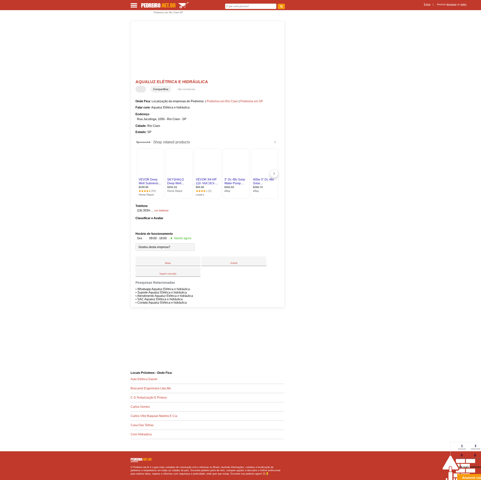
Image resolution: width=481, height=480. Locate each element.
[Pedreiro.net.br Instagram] (135, 476)
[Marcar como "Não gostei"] (143, 89)
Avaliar (233, 263)
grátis (464, 4)
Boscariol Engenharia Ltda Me (151, 388)
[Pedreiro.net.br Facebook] (131, 476)
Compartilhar (161, 89)
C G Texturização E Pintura (149, 397)
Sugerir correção (167, 273)
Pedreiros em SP (251, 101)
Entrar (427, 4)
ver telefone (161, 210)
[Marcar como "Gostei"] (138, 89)
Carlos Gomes (140, 406)
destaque (451, 4)
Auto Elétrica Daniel (144, 379)
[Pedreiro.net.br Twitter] (133, 476)
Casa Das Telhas (142, 425)
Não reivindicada (186, 89)
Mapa (168, 263)
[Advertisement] (205, 50)
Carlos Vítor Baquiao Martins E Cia (154, 416)
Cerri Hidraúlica (141, 434)
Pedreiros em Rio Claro (222, 101)
